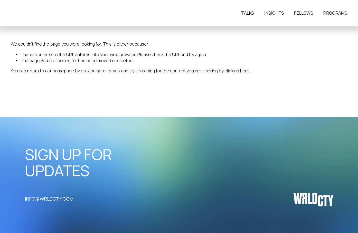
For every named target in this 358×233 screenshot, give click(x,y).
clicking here (93, 71)
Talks (247, 13)
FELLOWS (303, 13)
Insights (274, 13)
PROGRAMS (335, 13)
